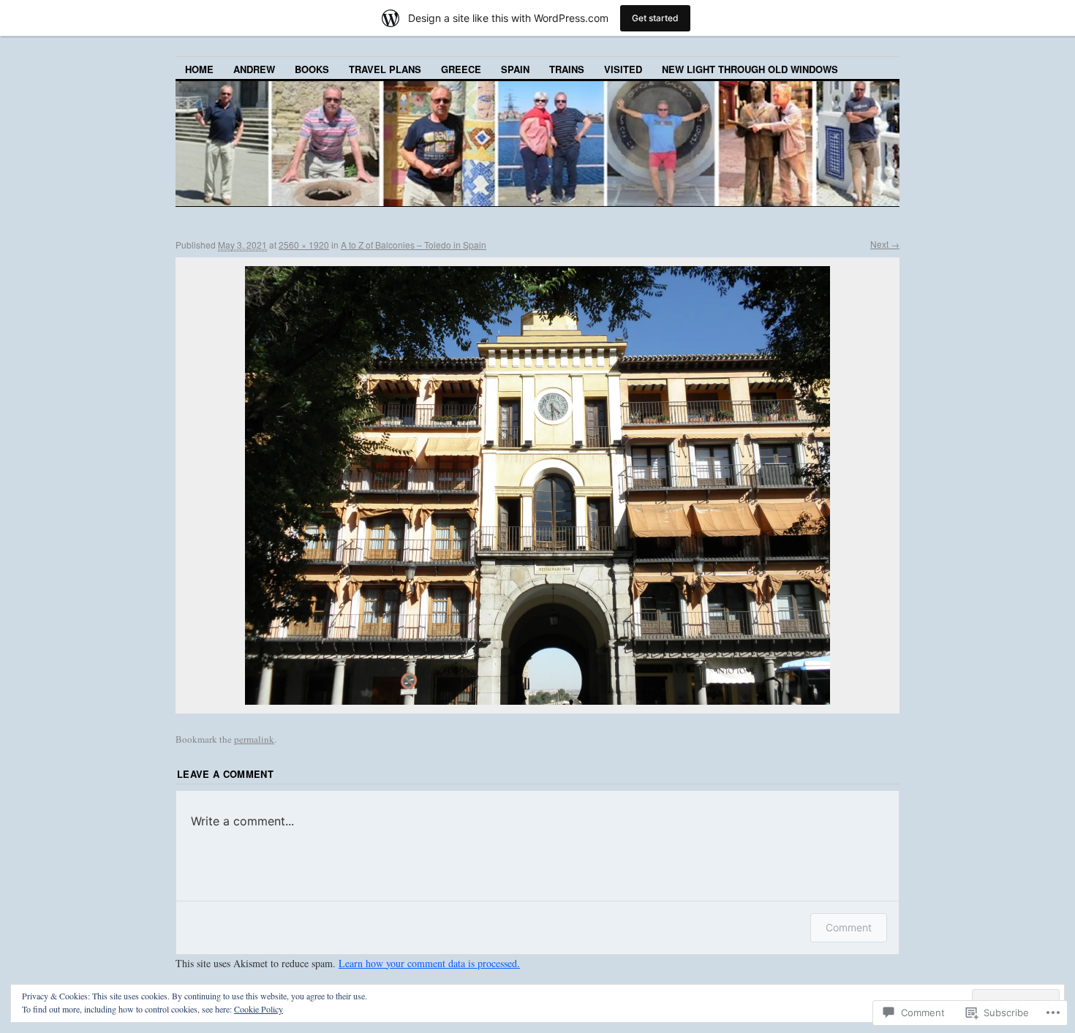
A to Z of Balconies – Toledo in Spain (413, 244)
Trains (566, 69)
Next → (884, 244)
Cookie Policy (258, 1009)
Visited (623, 69)
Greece (461, 69)
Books (312, 69)
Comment (849, 927)
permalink (254, 739)
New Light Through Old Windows (750, 69)
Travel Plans (385, 69)
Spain (515, 69)
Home (199, 69)
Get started (655, 17)
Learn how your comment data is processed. (429, 963)
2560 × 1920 (304, 244)
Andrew (254, 69)
